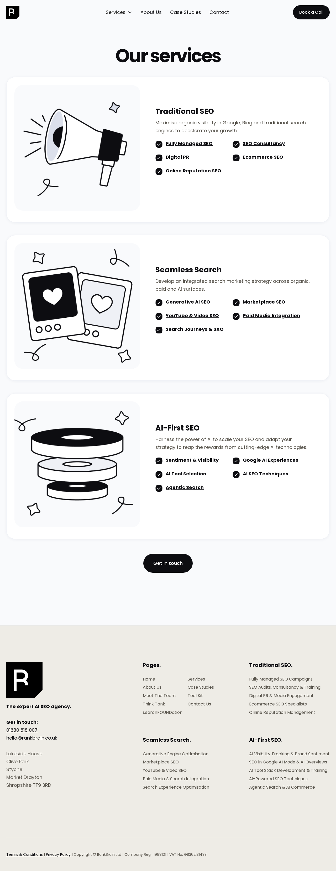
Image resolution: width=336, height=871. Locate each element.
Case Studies (185, 12)
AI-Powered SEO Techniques (278, 779)
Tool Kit (195, 695)
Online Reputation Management (282, 712)
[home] (18, 12)
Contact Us (199, 704)
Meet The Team (159, 695)
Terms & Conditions (24, 854)
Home (149, 679)
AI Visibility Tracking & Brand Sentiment (289, 754)
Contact (219, 12)
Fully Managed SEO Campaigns (281, 679)
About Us (151, 12)
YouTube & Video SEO (165, 770)
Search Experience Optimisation (176, 787)
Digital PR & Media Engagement (281, 695)
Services (196, 679)
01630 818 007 (22, 730)
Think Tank (154, 704)
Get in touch (168, 563)
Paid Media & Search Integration (176, 779)
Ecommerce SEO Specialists (278, 704)
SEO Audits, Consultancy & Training (285, 687)
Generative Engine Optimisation (175, 754)
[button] (119, 12)
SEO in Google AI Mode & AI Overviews (288, 762)
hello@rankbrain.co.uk (31, 738)
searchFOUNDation (162, 712)
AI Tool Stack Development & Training (288, 770)
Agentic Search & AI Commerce (282, 787)
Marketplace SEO (161, 762)
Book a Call (311, 12)
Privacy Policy (58, 854)
